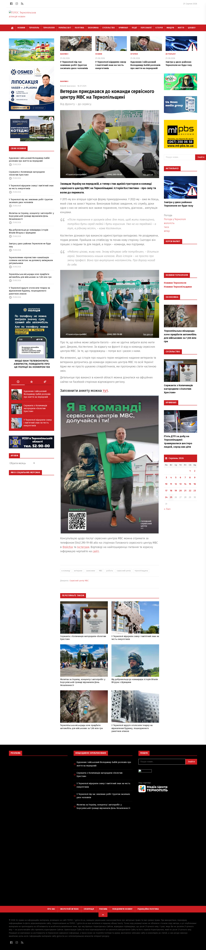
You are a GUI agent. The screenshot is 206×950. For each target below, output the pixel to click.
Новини (21, 28)
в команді (66, 571)
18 (171, 490)
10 (166, 484)
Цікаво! (191, 28)
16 (195, 484)
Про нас (51, 909)
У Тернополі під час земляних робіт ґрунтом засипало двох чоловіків (31, 201)
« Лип (167, 509)
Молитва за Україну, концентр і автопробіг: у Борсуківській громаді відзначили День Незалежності (31, 216)
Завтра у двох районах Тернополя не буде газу (30, 245)
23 (194, 490)
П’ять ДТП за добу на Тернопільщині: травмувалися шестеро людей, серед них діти (178, 441)
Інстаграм (83, 547)
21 (185, 490)
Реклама (103, 909)
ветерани (78, 571)
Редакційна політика (148, 909)
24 (166, 497)
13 (180, 484)
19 (176, 490)
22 (190, 490)
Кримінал (123, 28)
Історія (159, 28)
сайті (96, 551)
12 (176, 484)
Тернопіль (34, 28)
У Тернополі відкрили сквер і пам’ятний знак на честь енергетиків (31, 187)
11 (171, 484)
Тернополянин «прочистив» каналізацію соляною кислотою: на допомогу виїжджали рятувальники (31, 260)
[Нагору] (103, 914)
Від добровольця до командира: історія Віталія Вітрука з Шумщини (28, 231)
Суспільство (108, 28)
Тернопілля (49, 28)
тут (105, 390)
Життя (181, 28)
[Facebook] (11, 3)
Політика (79, 28)
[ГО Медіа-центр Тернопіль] (167, 787)
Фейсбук (67, 547)
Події (134, 28)
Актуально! (171, 54)
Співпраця (89, 909)
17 (166, 490)
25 (171, 497)
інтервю (134, 54)
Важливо (64, 54)
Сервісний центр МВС (79, 580)
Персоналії (146, 28)
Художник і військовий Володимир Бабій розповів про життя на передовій (29, 159)
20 (180, 490)
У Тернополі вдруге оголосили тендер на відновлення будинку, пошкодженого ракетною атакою (29, 291)
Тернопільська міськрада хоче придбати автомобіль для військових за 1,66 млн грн (30, 275)
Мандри (170, 28)
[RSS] (22, 3)
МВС (100, 571)
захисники (90, 571)
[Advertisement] (38, 780)
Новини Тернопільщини (178, 286)
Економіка (93, 28)
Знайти (191, 761)
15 (190, 484)
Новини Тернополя (175, 282)
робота (109, 571)
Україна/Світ (65, 28)
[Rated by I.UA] (167, 771)
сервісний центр (124, 571)
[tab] (18, 382)
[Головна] (12, 28)
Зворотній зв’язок (69, 909)
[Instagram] (16, 3)
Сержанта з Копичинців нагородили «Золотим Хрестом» (27, 173)
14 (185, 484)
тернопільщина (141, 571)
